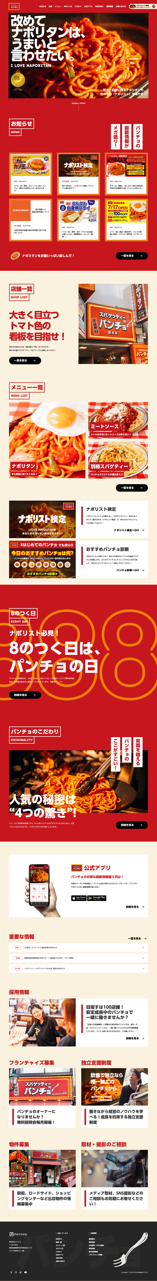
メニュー (58, 6)
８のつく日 (59, 1248)
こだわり (78, 6)
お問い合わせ (121, 6)
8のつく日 (68, 6)
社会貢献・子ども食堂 (96, 1245)
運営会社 (92, 1238)
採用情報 (109, 6)
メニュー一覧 (60, 1245)
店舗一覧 (59, 1242)
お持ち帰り (99, 6)
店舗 (50, 6)
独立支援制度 (93, 1251)
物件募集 (92, 1242)
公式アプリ (88, 6)
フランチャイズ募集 (95, 1254)
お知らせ (42, 6)
